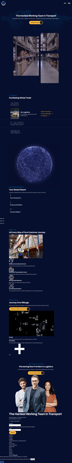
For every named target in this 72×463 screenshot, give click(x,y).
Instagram (11, 439)
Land (17, 123)
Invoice (10, 449)
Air (14, 104)
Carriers (10, 452)
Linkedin (10, 437)
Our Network (44, 115)
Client (10, 448)
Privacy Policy (12, 443)
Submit (12, 432)
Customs (11, 450)
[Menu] (69, 3)
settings (32, 459)
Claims (10, 442)
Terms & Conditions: (13, 445)
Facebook (11, 436)
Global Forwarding (45, 111)
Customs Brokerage (46, 113)
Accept (2, 462)
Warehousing (11, 446)
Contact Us (11, 453)
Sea (15, 131)
